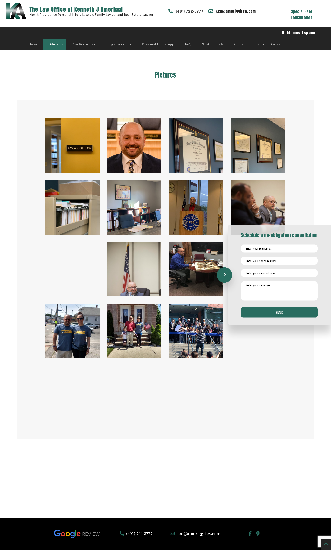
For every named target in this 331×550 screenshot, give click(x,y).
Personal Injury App (158, 44)
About (55, 44)
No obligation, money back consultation (165, 494)
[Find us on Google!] (257, 534)
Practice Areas (83, 44)
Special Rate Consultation (301, 14)
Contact (240, 44)
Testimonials (213, 44)
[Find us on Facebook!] (250, 534)
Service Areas (268, 44)
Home (33, 44)
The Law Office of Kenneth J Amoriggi (76, 9)
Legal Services (119, 44)
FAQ (188, 44)
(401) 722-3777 (190, 11)
